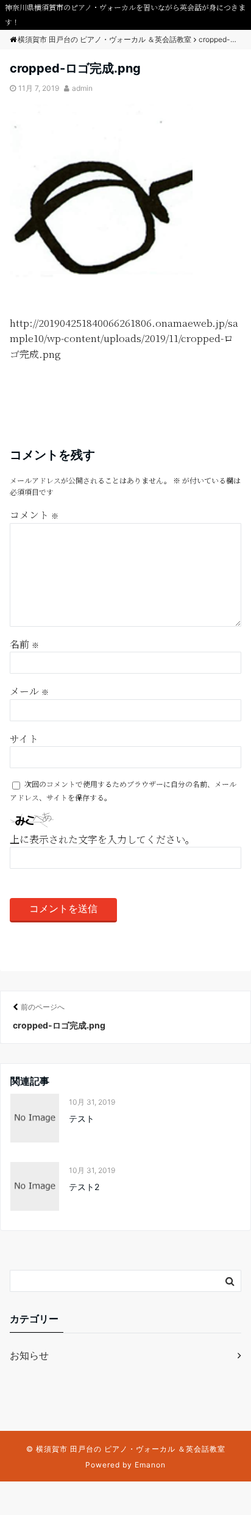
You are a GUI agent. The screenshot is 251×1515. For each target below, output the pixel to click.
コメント (34, 515)
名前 (24, 644)
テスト (81, 1118)
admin (82, 88)
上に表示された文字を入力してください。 (102, 839)
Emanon (150, 1464)
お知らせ (29, 1355)
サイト (24, 739)
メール (29, 691)
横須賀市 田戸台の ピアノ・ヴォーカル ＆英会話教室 (130, 1448)
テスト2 (84, 1187)
